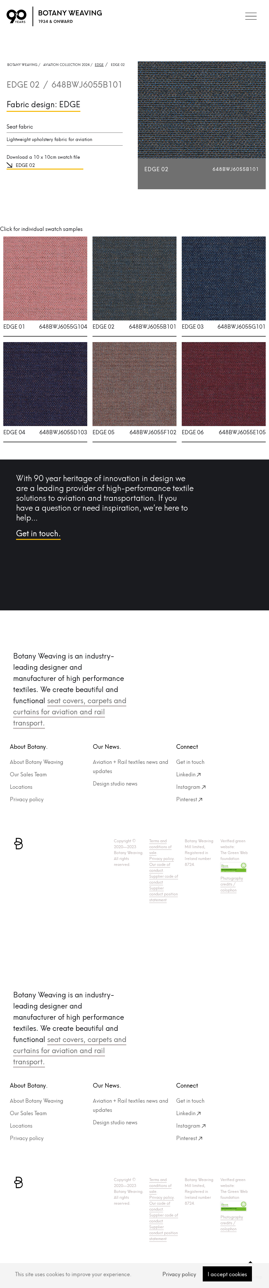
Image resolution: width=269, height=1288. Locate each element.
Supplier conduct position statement (163, 894)
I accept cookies (227, 1274)
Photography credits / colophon (231, 884)
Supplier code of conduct (163, 879)
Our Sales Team (28, 774)
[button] (250, 17)
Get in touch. (38, 532)
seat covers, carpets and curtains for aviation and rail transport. (69, 711)
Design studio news (115, 783)
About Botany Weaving (36, 761)
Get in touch (190, 761)
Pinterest (186, 799)
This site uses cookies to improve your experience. (73, 1274)
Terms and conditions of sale (160, 846)
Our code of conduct (159, 867)
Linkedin (186, 774)
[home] (54, 16)
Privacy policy (179, 1274)
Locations (21, 786)
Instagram (188, 786)
